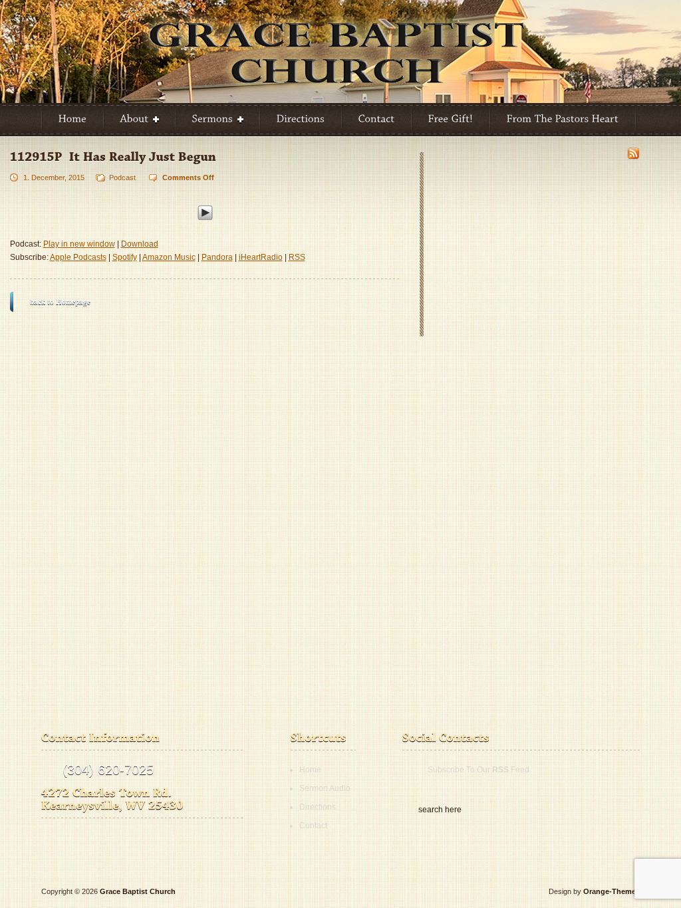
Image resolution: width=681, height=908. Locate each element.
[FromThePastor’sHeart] (562, 119)
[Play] (205, 211)
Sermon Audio (324, 788)
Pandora (217, 257)
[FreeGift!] (451, 119)
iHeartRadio (261, 257)
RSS (297, 257)
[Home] (72, 119)
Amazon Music (169, 257)
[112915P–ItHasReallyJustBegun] (113, 157)
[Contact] (376, 119)
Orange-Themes (611, 891)
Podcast (122, 177)
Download (139, 244)
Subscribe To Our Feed (478, 769)
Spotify (124, 257)
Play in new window (79, 244)
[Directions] (300, 119)
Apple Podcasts (78, 257)
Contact (313, 825)
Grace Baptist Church (138, 891)
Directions (317, 807)
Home (310, 769)
